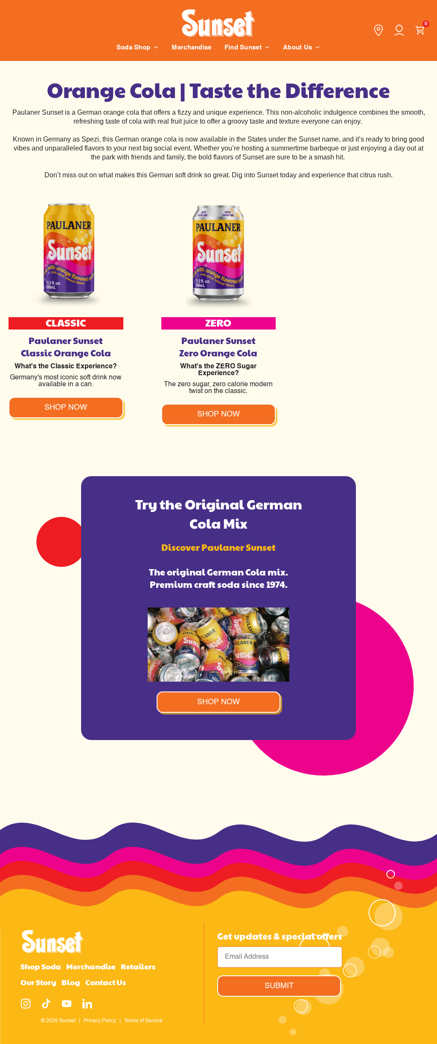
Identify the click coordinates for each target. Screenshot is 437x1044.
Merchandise (91, 966)
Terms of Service (143, 1020)
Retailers (138, 966)
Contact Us (105, 982)
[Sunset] (218, 22)
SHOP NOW (218, 702)
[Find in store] (378, 30)
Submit (279, 986)
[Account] (399, 30)
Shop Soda (40, 966)
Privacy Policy (100, 1020)
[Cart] (419, 30)
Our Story (38, 982)
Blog (70, 982)
